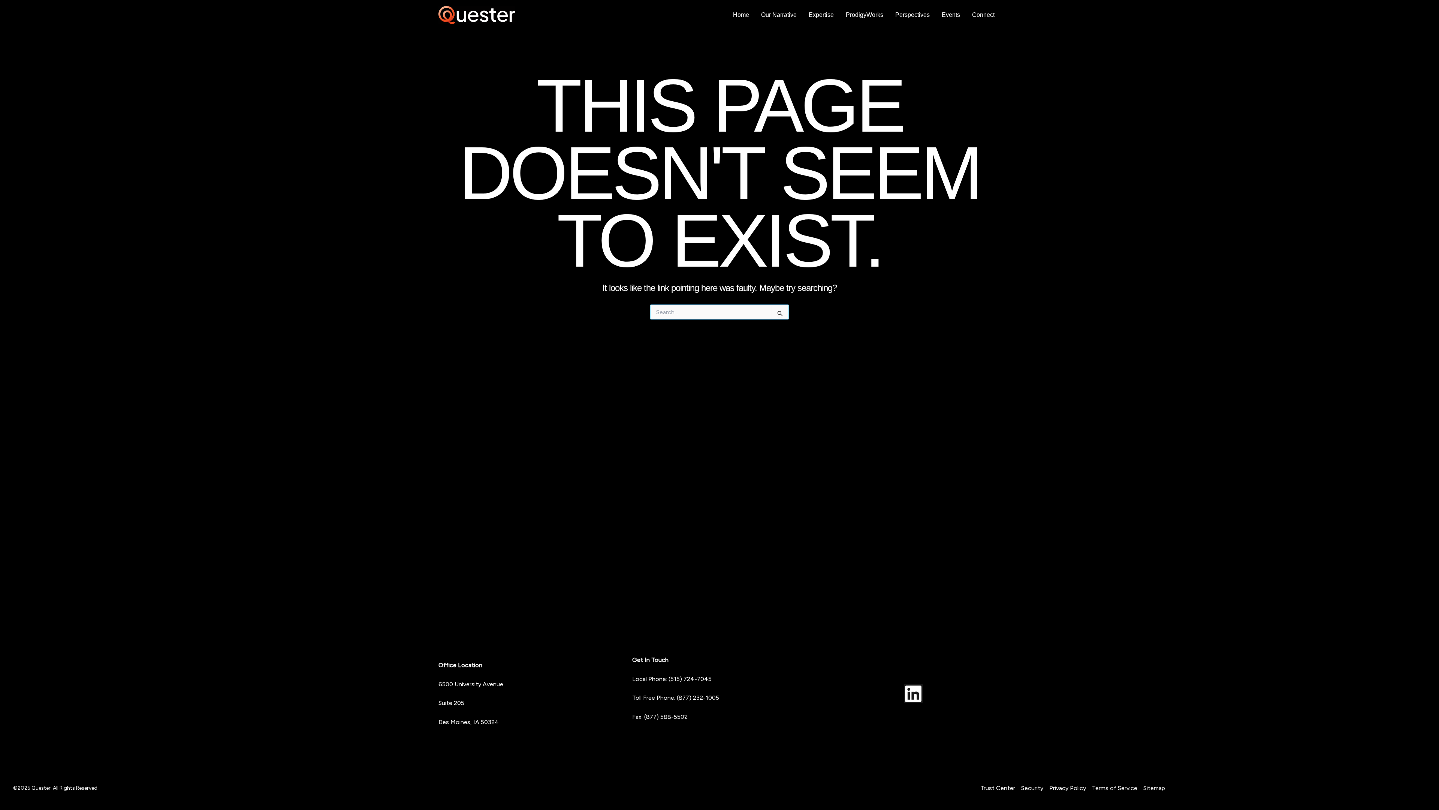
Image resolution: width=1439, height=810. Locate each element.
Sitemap (1154, 788)
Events (951, 15)
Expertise (821, 15)
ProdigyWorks (864, 15)
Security (1032, 788)
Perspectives (912, 15)
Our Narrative (779, 15)
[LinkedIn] (913, 693)
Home (741, 15)
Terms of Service (1114, 788)
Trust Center (997, 788)
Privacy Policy (1067, 788)
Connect (983, 15)
